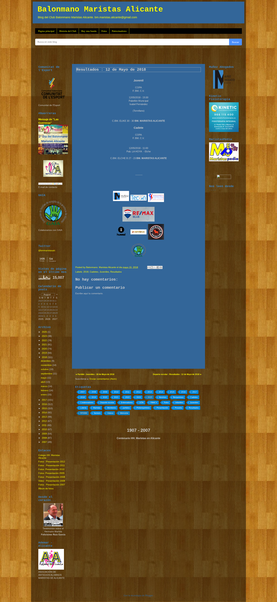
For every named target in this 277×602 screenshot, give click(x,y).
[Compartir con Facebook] (157, 267)
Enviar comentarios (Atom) (103, 379)
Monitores (111, 408)
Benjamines (178, 397)
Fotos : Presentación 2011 (51, 465)
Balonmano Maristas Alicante (100, 9)
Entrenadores (127, 402)
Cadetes (94, 272)
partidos (126, 408)
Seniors (97, 413)
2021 (116, 397)
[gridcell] (39, 316)
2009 (105, 392)
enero (44, 394)
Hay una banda (89, 31)
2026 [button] (47, 319)
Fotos (104, 31)
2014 (161, 392)
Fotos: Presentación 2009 (51, 473)
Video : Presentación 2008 (51, 481)
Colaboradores (86, 402)
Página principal (46, 31)
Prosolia (178, 408)
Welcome (124, 413)
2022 (127, 397)
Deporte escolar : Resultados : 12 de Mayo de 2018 (176, 374)
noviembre (46, 365)
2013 (149, 392)
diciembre (46, 361)
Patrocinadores (119, 31)
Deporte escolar (107, 402)
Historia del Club (67, 31)
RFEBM (83, 413)
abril (43, 382)
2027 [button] (54, 319)
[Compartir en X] (154, 267)
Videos (110, 413)
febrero (45, 390)
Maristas (97, 408)
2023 (138, 397)
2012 (138, 392)
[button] (48, 294)
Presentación (162, 408)
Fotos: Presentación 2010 (51, 469)
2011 (127, 392)
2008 (94, 392)
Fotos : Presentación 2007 (51, 485)
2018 (85, 272)
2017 (194, 392)
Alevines (162, 397)
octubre (45, 369)
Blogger (149, 595)
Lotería (83, 408)
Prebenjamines (143, 408)
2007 (82, 392)
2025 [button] (40, 319)
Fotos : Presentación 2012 (51, 461)
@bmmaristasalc (46, 250)
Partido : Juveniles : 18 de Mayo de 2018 (95, 374)
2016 (183, 392)
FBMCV (153, 402)
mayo (44, 378)
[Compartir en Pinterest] (161, 267)
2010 (116, 392)
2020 (105, 397)
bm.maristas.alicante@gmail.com (116, 17)
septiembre (47, 373)
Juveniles (104, 272)
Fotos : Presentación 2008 (51, 477)
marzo (44, 386)
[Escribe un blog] (151, 267)
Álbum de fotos (46, 488)
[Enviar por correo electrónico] (148, 267)
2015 (172, 392)
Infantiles (179, 402)
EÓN (141, 402)
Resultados (116, 272)
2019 (94, 397)
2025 (150, 397)
